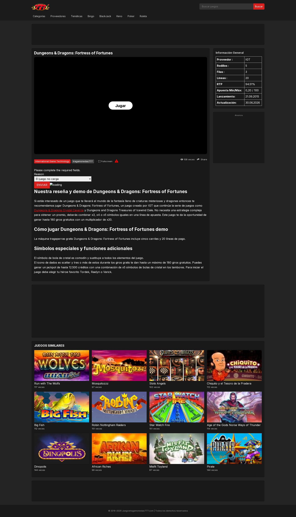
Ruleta (143, 16)
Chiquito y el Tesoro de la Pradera (229, 383)
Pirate (210, 466)
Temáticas (76, 16)
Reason (39, 174)
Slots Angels (157, 383)
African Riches (101, 466)
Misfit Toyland (158, 466)
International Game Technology (52, 161)
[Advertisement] (148, 34)
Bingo (91, 16)
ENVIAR (42, 185)
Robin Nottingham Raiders (109, 425)
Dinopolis (40, 466)
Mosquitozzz (100, 383)
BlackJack (105, 16)
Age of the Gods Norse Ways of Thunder (234, 425)
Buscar (259, 6)
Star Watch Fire (159, 425)
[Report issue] (116, 161)
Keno (119, 16)
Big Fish (39, 425)
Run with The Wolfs (47, 383)
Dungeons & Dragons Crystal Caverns (59, 210)
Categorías (39, 16)
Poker (131, 16)
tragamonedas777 (83, 161)
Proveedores (58, 16)
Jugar (120, 105)
